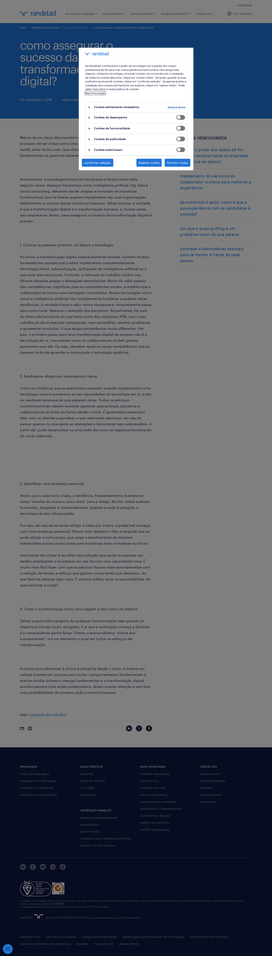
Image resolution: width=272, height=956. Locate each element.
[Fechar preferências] (8, 949)
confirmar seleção (97, 163)
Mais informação (95, 93)
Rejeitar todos (149, 163)
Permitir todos (177, 163)
